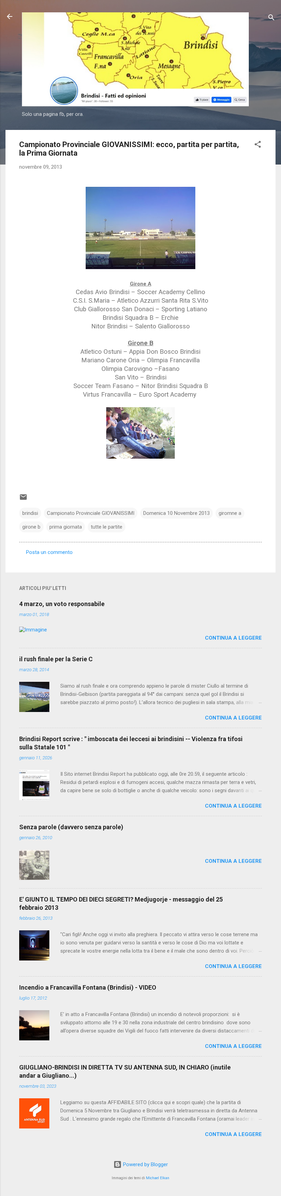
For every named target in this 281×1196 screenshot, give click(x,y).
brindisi (30, 513)
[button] (258, 145)
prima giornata (65, 527)
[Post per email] (23, 499)
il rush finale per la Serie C (56, 659)
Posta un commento (49, 552)
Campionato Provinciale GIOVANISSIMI (90, 513)
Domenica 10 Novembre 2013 (176, 513)
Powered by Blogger (145, 1164)
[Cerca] (271, 18)
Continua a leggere (233, 638)
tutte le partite (106, 527)
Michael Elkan (157, 1178)
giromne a (230, 513)
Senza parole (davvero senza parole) (71, 827)
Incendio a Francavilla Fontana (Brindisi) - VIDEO (87, 987)
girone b (31, 527)
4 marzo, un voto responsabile (62, 603)
